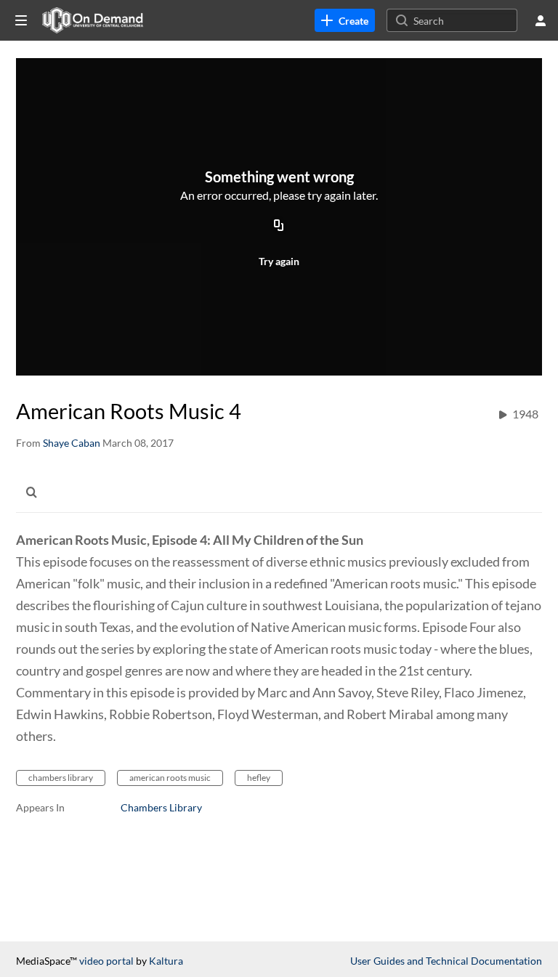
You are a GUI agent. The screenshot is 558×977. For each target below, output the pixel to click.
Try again (279, 261)
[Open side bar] (21, 20)
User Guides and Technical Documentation (446, 960)
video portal (106, 960)
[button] (35, 492)
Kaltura (166, 960)
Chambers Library (161, 807)
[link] (345, 20)
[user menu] (540, 20)
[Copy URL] (279, 226)
